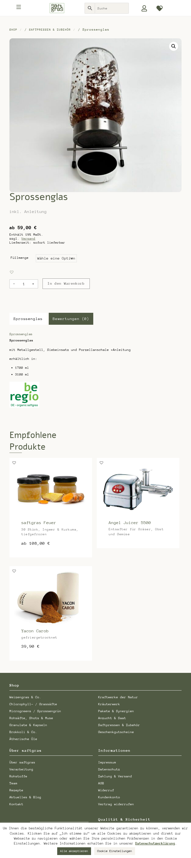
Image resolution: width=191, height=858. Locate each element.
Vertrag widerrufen (116, 804)
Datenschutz (109, 769)
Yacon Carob (35, 631)
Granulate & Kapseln (28, 725)
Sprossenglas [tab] (28, 319)
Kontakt (16, 804)
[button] (173, 46)
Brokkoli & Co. (23, 732)
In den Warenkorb (66, 283)
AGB (101, 783)
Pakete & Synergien (116, 711)
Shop (13, 29)
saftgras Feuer (38, 522)
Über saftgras (22, 762)
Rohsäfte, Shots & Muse (31, 718)
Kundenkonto (109, 797)
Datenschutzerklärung (155, 843)
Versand (28, 238)
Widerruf (106, 790)
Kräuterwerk (109, 704)
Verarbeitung (21, 769)
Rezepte (16, 790)
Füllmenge (20, 258)
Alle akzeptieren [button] (74, 851)
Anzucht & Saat (112, 718)
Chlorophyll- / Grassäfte (33, 704)
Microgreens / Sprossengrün (35, 711)
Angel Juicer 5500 (130, 522)
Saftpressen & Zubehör (50, 29)
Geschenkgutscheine (116, 732)
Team (13, 783)
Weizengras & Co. (25, 697)
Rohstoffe (18, 776)
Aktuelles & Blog (25, 797)
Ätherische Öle (23, 739)
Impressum (107, 762)
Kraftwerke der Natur (118, 697)
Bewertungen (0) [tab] (71, 319)
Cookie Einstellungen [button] (114, 851)
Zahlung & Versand (115, 776)
